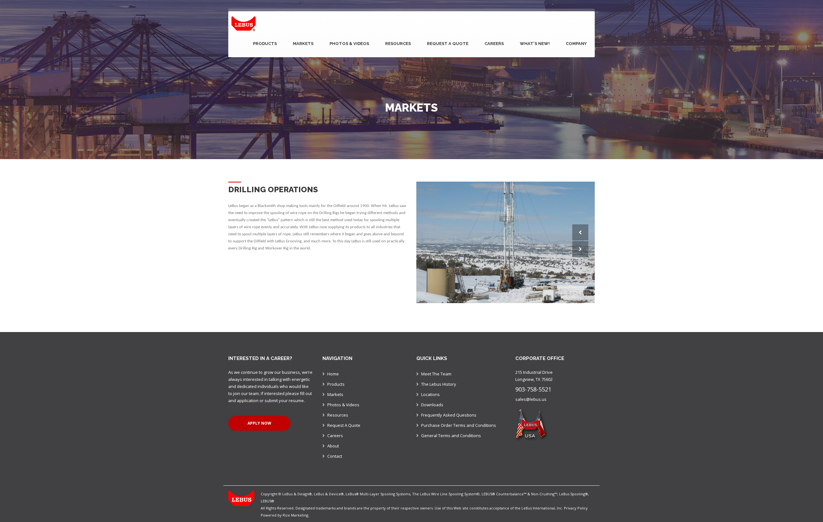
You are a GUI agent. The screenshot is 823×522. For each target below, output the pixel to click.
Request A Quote (343, 423)
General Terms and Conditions (451, 433)
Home (333, 371)
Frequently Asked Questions (448, 412)
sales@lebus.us (531, 397)
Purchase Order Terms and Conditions (458, 423)
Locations (430, 392)
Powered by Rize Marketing (284, 512)
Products (265, 43)
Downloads (432, 402)
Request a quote (447, 43)
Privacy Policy (576, 505)
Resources (398, 43)
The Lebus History (438, 381)
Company (576, 43)
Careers (494, 43)
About (333, 443)
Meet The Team (436, 371)
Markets (303, 43)
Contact (334, 453)
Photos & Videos (349, 43)
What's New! (535, 43)
